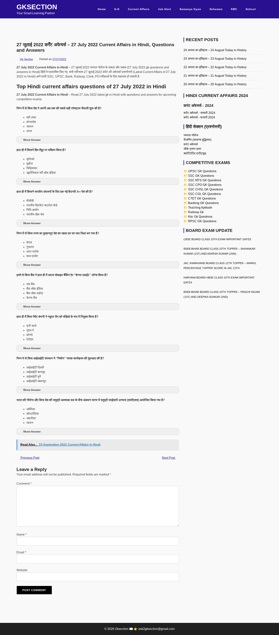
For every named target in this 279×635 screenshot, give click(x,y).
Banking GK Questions (203, 203)
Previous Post (29, 457)
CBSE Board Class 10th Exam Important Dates (217, 239)
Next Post (169, 457)
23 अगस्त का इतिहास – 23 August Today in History (215, 58)
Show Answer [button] (32, 139)
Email (21, 552)
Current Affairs (139, 9)
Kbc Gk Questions (200, 216)
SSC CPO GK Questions (204, 184)
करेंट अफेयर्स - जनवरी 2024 (199, 112)
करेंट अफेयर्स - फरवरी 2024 (199, 117)
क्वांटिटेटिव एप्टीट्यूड (195, 153)
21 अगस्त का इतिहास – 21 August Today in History (215, 75)
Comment (24, 483)
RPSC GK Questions (202, 221)
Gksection (37, 7)
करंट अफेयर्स (191, 144)
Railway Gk (196, 212)
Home (102, 9)
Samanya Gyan (190, 9)
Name (22, 534)
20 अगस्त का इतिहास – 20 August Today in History (215, 84)
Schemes (216, 9)
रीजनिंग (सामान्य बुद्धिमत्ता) (197, 139)
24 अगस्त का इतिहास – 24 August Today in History (215, 50)
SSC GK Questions (201, 175)
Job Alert (164, 9)
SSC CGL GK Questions (204, 194)
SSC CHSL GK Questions (205, 189)
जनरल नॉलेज (191, 135)
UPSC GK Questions (202, 171)
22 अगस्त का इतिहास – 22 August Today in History (215, 67)
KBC (234, 9)
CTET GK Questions (202, 198)
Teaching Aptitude (200, 207)
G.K (117, 9)
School (251, 9)
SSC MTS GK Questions (204, 180)
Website (22, 570)
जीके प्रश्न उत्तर (192, 148)
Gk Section (26, 59)
